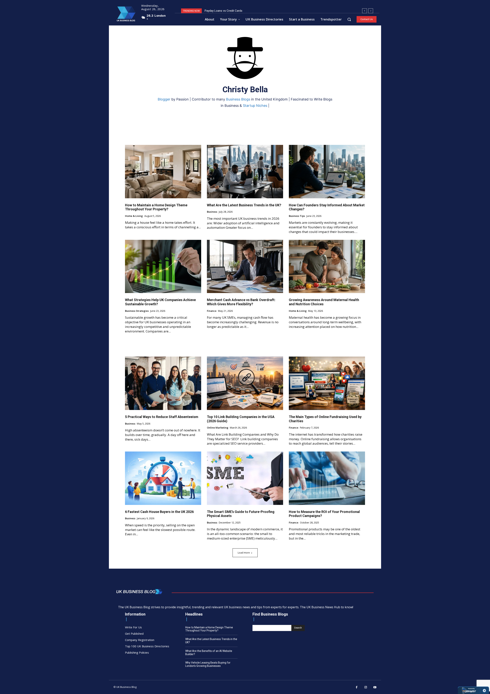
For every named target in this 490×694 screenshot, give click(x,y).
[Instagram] (365, 687)
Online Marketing (217, 427)
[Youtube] (375, 687)
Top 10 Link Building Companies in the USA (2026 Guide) (240, 419)
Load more (244, 552)
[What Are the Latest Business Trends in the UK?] (245, 171)
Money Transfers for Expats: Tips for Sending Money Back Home (245, 10)
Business (212, 211)
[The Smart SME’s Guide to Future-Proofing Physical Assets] (245, 478)
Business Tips (297, 216)
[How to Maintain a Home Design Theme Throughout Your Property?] (163, 171)
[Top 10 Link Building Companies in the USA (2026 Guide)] (245, 383)
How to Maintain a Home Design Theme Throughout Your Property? (156, 207)
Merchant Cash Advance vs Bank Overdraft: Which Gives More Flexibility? (241, 302)
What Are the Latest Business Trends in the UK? (244, 205)
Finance (211, 311)
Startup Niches (255, 106)
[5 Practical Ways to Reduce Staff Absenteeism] (163, 383)
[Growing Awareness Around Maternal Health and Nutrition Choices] (327, 266)
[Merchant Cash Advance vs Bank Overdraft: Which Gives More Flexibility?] (245, 266)
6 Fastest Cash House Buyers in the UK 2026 (159, 512)
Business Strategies (137, 311)
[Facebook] (356, 687)
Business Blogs (238, 99)
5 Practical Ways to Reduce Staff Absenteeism (161, 417)
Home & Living (134, 216)
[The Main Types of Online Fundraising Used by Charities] (327, 383)
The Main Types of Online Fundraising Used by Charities (325, 419)
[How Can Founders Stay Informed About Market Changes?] (327, 171)
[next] (370, 10)
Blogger (164, 99)
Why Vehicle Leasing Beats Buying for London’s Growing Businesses (207, 664)
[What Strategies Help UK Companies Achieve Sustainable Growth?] (163, 266)
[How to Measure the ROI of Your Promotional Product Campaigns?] (327, 478)
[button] (349, 19)
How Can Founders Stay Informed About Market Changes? (327, 207)
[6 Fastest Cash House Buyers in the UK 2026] (163, 478)
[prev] (364, 10)
